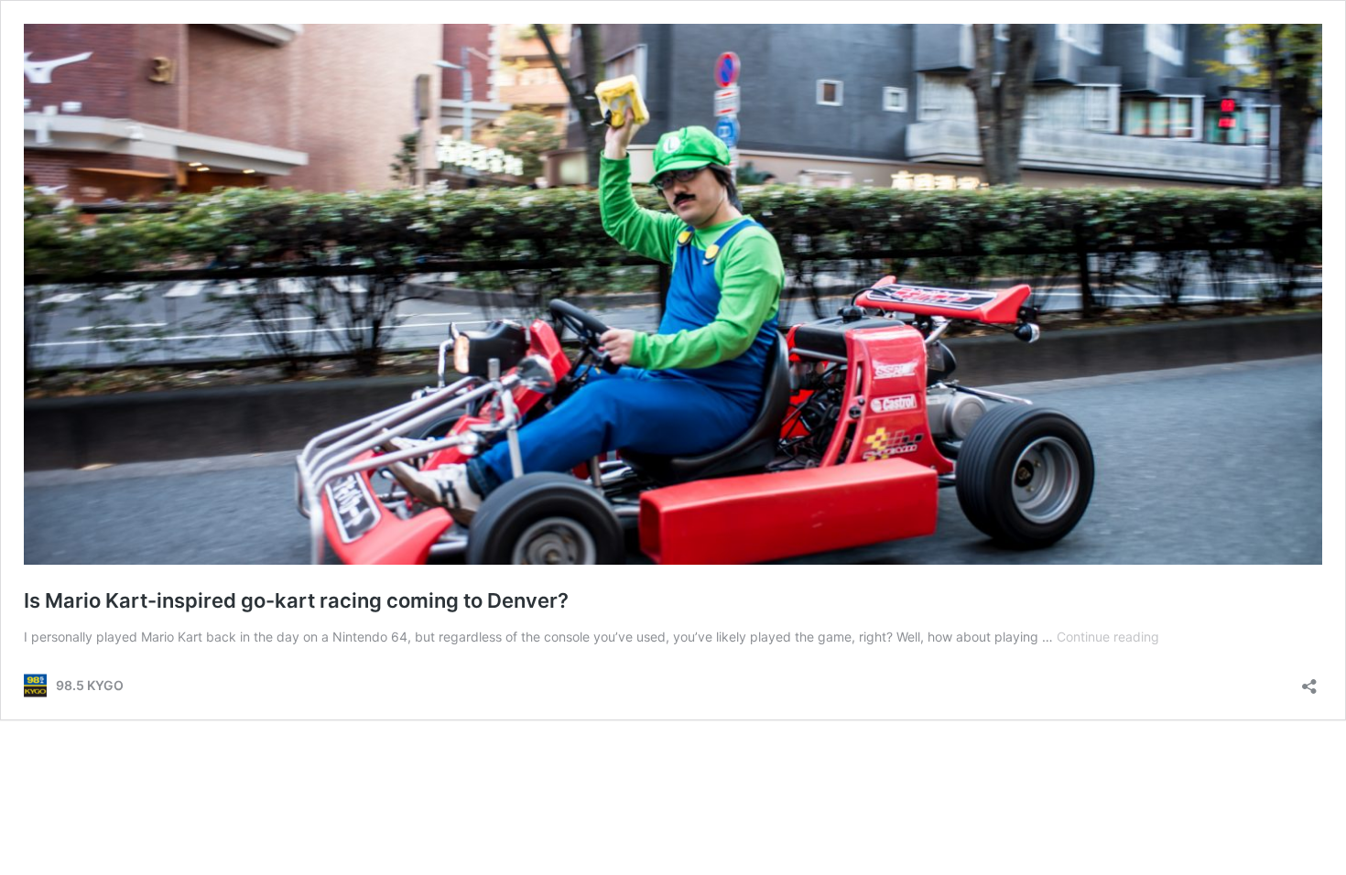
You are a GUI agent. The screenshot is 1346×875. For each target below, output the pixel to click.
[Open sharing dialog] (1309, 680)
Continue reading (1108, 636)
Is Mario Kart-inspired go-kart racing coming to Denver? (296, 600)
